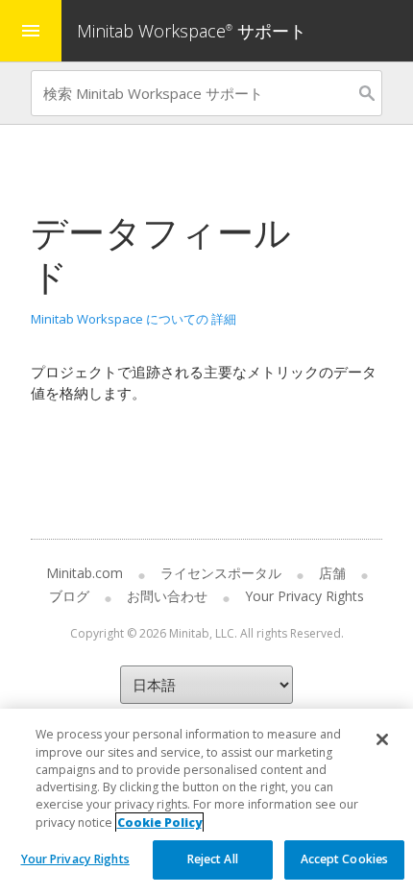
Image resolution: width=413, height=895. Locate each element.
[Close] (382, 739)
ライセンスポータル (220, 573)
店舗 (332, 573)
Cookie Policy (159, 822)
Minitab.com (84, 573)
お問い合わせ (167, 596)
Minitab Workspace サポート (191, 30)
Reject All (212, 859)
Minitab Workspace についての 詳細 (133, 318)
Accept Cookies (345, 859)
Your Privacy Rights (75, 859)
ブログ (69, 596)
